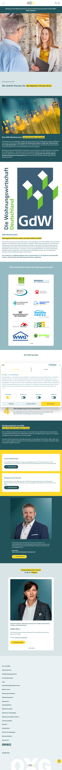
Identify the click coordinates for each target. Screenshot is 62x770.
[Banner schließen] (59, 365)
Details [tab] (46, 369)
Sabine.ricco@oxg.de (21, 637)
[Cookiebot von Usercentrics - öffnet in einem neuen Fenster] (49, 365)
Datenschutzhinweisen (42, 389)
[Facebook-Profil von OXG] (5, 745)
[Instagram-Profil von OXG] (8, 745)
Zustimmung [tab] (15, 369)
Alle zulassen (50, 403)
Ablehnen (11, 403)
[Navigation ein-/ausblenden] (59, 3)
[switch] (23, 397)
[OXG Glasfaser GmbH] (30, 3)
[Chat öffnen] (59, 761)
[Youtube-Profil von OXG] (10, 745)
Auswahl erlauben (31, 403)
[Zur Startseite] (31, 765)
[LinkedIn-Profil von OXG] (3, 745)
